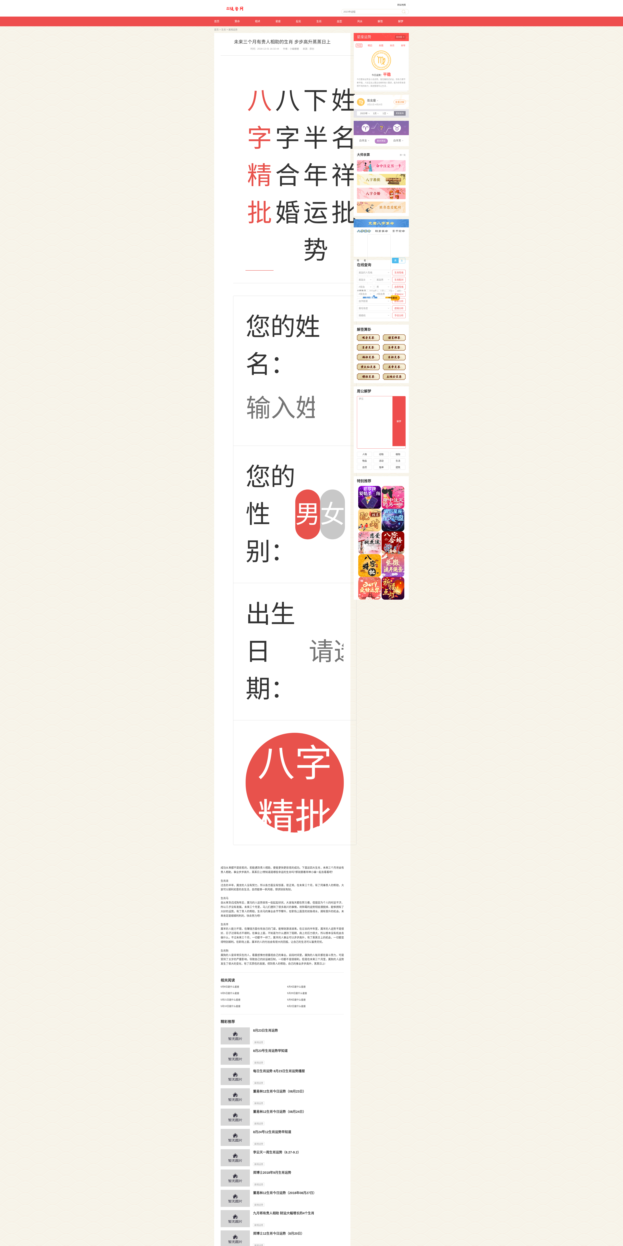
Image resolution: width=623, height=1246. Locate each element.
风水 (359, 21)
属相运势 (233, 29)
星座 (278, 21)
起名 (298, 21)
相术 (257, 21)
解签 (380, 21)
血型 (339, 21)
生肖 (319, 21)
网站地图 (401, 5)
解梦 (400, 21)
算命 (237, 21)
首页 (216, 21)
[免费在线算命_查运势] (241, 8)
